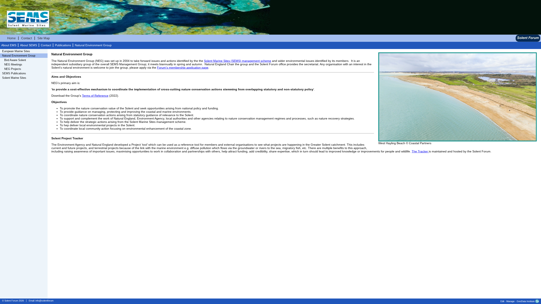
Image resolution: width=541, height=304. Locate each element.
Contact (26, 38)
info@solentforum (44, 300)
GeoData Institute (526, 301)
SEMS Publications (14, 73)
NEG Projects (12, 69)
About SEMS (28, 45)
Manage (510, 301)
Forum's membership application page (182, 67)
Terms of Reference (95, 95)
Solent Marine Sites (14, 77)
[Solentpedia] (528, 40)
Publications (63, 45)
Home (11, 38)
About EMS (8, 45)
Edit (502, 301)
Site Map (43, 38)
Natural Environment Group (93, 45)
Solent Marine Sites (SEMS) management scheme (237, 60)
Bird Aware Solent (15, 60)
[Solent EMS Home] (24, 32)
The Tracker (420, 151)
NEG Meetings (13, 64)
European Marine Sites (16, 51)
